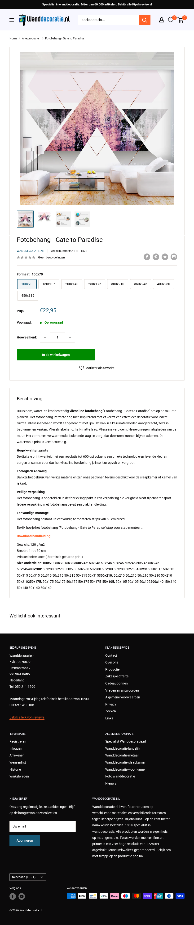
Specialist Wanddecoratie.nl (125, 741)
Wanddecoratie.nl (30, 251)
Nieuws (110, 783)
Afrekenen (16, 755)
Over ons (111, 662)
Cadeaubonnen (116, 683)
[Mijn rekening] (161, 19)
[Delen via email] (174, 256)
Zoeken (110, 711)
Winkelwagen (19, 776)
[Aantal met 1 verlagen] (45, 337)
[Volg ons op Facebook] (12, 896)
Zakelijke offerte (116, 676)
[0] (181, 20)
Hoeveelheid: (27, 337)
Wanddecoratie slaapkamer (125, 762)
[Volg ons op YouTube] (21, 896)
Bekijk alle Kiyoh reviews (26, 717)
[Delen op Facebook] (147, 256)
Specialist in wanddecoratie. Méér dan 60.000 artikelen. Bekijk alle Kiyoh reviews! (97, 4)
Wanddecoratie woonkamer (125, 769)
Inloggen (15, 748)
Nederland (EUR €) (23, 877)
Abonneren (25, 840)
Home (13, 38)
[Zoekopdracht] (144, 20)
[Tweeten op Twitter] (165, 256)
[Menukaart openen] (11, 20)
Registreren (17, 741)
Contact (111, 655)
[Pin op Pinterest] (156, 256)
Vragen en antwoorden (122, 690)
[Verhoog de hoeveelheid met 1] (70, 337)
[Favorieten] (170, 19)
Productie (112, 669)
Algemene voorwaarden (122, 697)
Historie (15, 769)
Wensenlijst (17, 762)
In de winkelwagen (56, 355)
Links (109, 718)
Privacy (110, 704)
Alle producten (31, 38)
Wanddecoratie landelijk (122, 748)
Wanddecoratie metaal (121, 755)
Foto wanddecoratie (120, 776)
